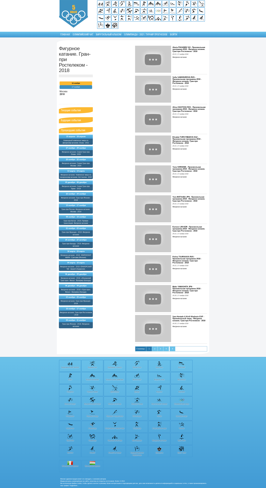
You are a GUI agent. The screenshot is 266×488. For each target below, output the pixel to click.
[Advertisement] (114, 87)
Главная (65, 34)
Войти (173, 34)
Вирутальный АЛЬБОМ (108, 34)
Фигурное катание (179, 57)
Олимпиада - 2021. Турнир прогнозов (145, 34)
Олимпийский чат (83, 34)
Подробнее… (74, 485)
